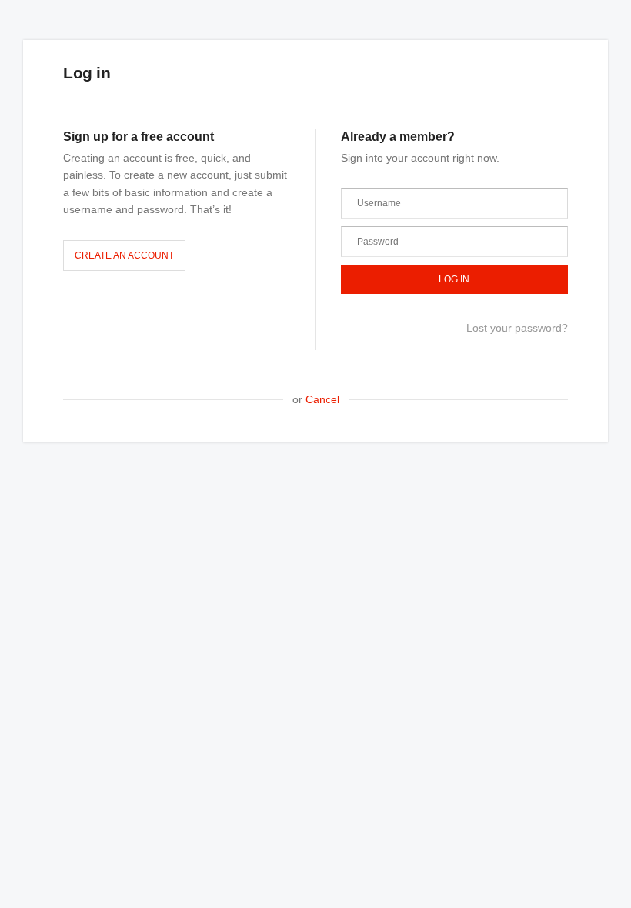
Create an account (124, 255)
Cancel (322, 399)
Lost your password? (517, 328)
